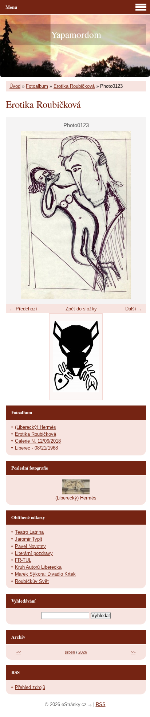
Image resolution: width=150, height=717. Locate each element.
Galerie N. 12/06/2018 (38, 441)
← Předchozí (23, 309)
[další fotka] (134, 215)
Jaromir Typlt (28, 539)
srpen (70, 652)
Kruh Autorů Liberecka (38, 567)
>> (133, 652)
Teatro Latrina (29, 532)
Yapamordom (76, 34)
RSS (101, 704)
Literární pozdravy (34, 553)
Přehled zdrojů (30, 687)
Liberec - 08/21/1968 (36, 448)
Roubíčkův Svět (32, 581)
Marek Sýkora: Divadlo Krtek (45, 574)
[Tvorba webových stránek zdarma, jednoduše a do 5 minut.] (90, 705)
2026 (82, 652)
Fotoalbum (37, 86)
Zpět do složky (81, 309)
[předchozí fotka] (17, 215)
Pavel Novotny (30, 546)
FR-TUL (23, 560)
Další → (133, 309)
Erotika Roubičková (74, 86)
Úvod (14, 86)
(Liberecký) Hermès (35, 427)
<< (18, 652)
